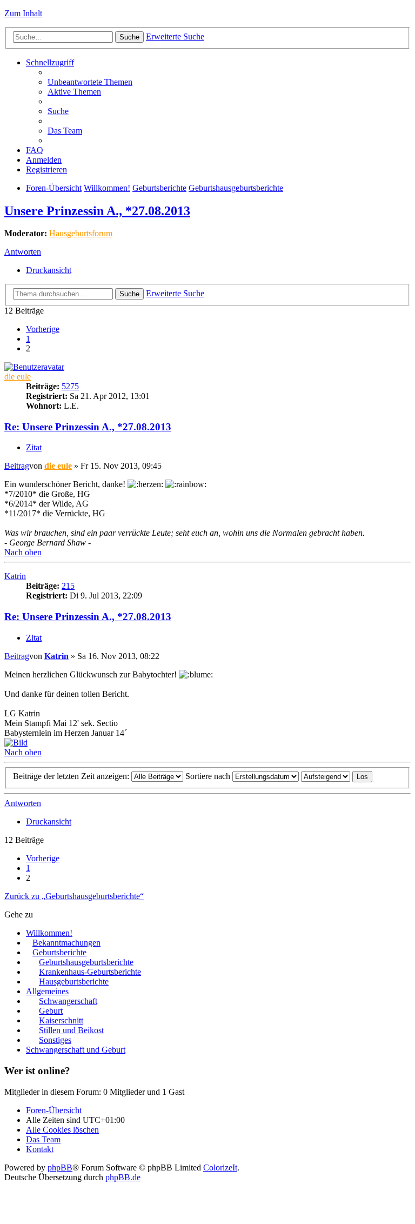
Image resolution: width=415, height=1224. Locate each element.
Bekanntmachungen (66, 942)
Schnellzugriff (50, 62)
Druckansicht (48, 270)
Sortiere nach (208, 776)
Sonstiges (55, 1040)
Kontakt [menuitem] (39, 1149)
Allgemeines (47, 991)
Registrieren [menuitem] (46, 169)
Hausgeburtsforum (80, 233)
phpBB (60, 1167)
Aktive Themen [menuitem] (74, 91)
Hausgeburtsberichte (74, 981)
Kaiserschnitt (61, 1020)
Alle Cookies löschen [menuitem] (62, 1129)
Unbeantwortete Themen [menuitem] (90, 82)
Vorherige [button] (42, 329)
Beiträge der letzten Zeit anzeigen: (72, 776)
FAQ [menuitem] (34, 150)
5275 (70, 386)
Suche (129, 37)
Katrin (15, 576)
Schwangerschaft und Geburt (75, 1049)
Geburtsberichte (159, 187)
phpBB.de (122, 1177)
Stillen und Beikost (71, 1030)
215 (68, 585)
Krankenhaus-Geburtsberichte (90, 971)
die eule (17, 376)
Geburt (51, 1010)
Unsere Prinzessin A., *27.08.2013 (97, 211)
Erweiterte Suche (175, 36)
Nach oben (23, 552)
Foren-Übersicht (54, 187)
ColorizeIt (220, 1167)
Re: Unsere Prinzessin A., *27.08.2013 (87, 427)
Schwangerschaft (68, 1001)
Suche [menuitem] (58, 111)
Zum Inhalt (23, 13)
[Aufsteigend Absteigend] (325, 776)
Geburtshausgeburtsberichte (236, 187)
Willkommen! (107, 187)
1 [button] (28, 338)
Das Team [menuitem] (65, 130)
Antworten (22, 251)
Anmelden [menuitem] (44, 159)
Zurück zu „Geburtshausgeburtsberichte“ (74, 896)
